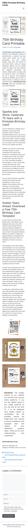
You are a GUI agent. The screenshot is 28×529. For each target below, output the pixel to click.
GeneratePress (17, 526)
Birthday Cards (9, 452)
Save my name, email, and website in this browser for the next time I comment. (13, 509)
